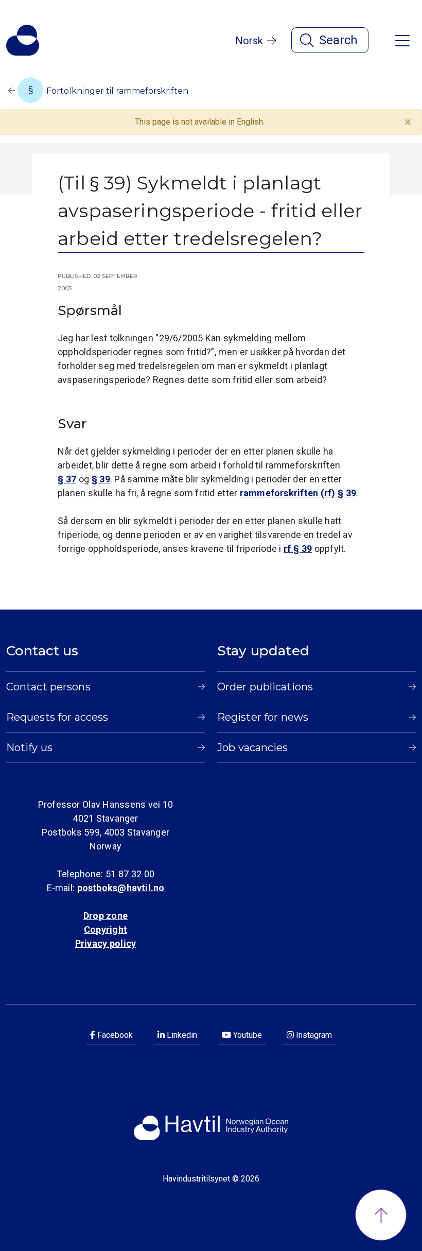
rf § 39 (298, 548)
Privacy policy (105, 943)
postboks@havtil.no (121, 887)
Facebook (114, 1035)
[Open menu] (402, 40)
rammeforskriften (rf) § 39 (298, 493)
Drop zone (105, 915)
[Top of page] (381, 1215)
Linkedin (181, 1035)
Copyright (105, 929)
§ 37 (67, 479)
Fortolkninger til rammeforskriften (116, 91)
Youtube (246, 1035)
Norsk (249, 40)
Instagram (313, 1035)
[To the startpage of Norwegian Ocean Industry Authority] (22, 40)
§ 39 (101, 479)
